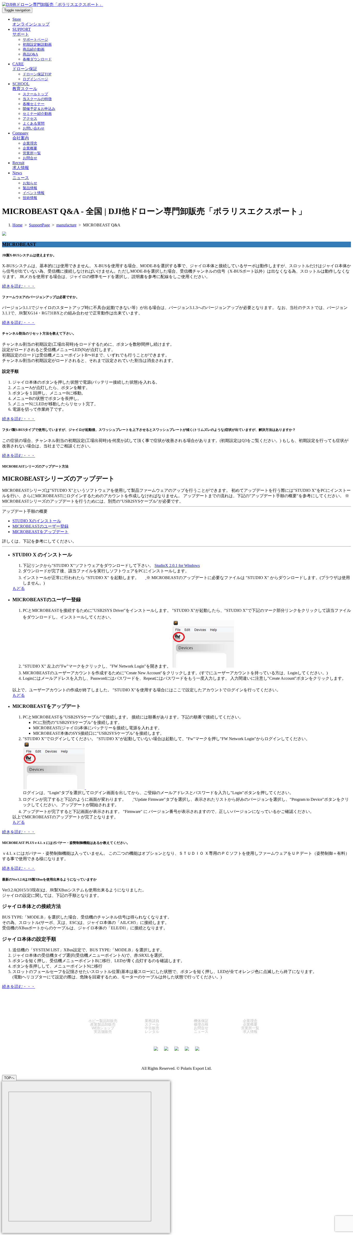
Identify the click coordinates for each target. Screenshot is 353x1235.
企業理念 (250, 1021)
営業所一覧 (250, 1028)
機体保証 (201, 1021)
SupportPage (39, 225)
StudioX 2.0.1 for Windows (177, 565)
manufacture (66, 225)
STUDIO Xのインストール (36, 521)
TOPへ (9, 1078)
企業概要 (250, 1024)
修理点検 (201, 1024)
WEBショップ (103, 1028)
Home (17, 225)
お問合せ (201, 1028)
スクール (152, 1024)
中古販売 (152, 1028)
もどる (18, 588)
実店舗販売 (103, 1032)
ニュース (201, 1032)
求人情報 (250, 1032)
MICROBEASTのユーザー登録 (40, 526)
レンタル (152, 1032)
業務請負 (152, 1021)
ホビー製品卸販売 (102, 1021)
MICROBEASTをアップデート (40, 531)
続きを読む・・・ (18, 286)
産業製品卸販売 (103, 1024)
